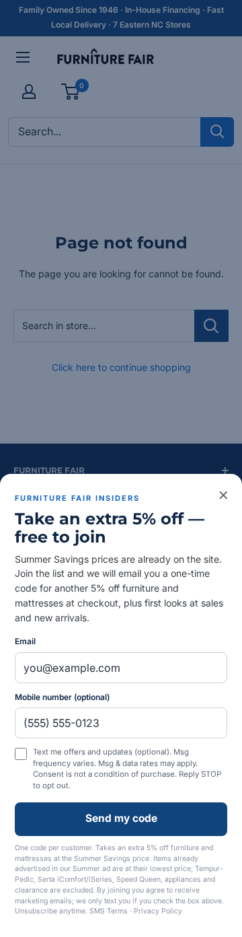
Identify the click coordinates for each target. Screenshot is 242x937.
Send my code (121, 818)
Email (25, 641)
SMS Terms (108, 911)
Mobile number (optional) (62, 697)
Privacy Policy (158, 911)
